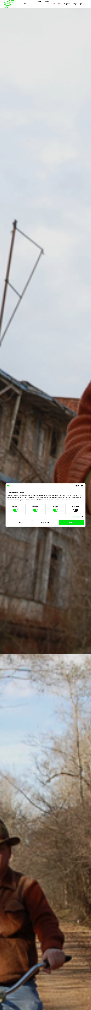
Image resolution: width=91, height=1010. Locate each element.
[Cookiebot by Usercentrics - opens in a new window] (76, 486)
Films (59, 4)
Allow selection (45, 522)
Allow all (71, 522)
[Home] (10, 4)
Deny (19, 522)
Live (53, 4)
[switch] (35, 510)
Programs (67, 4)
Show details (77, 517)
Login (75, 4)
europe (47, 1)
